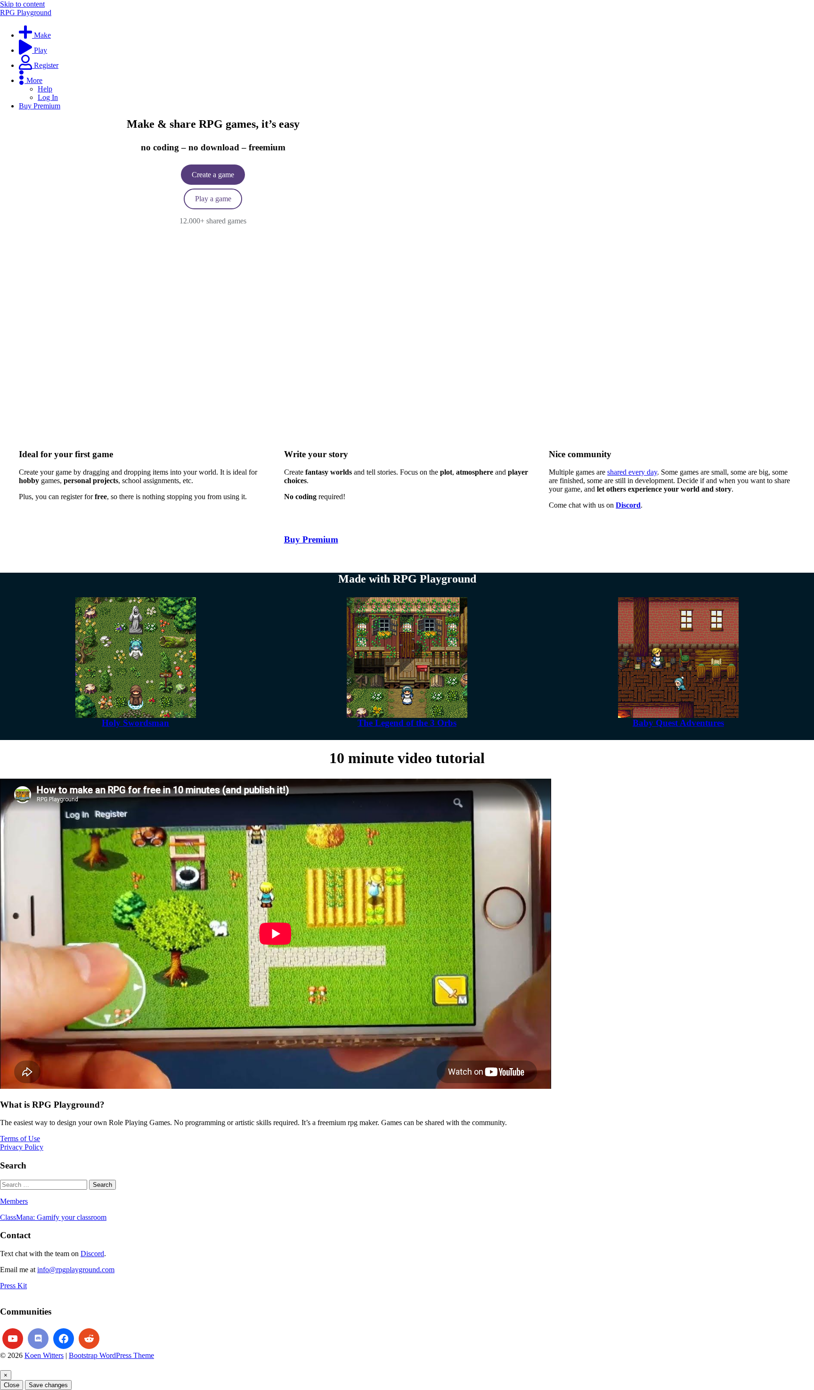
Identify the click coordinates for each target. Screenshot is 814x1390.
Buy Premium (311, 539)
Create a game (213, 175)
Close (11, 1385)
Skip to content (22, 4)
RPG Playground (25, 12)
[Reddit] (89, 1338)
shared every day (632, 472)
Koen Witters (44, 1355)
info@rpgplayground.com (75, 1270)
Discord (92, 1254)
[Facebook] (63, 1338)
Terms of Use (20, 1139)
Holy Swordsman (135, 723)
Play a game (213, 199)
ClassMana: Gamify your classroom (53, 1217)
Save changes (48, 1385)
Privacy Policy (21, 1147)
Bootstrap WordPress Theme (111, 1355)
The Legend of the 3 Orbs (407, 723)
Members (14, 1201)
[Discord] (38, 1338)
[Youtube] (12, 1338)
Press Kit (13, 1286)
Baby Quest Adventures (678, 723)
